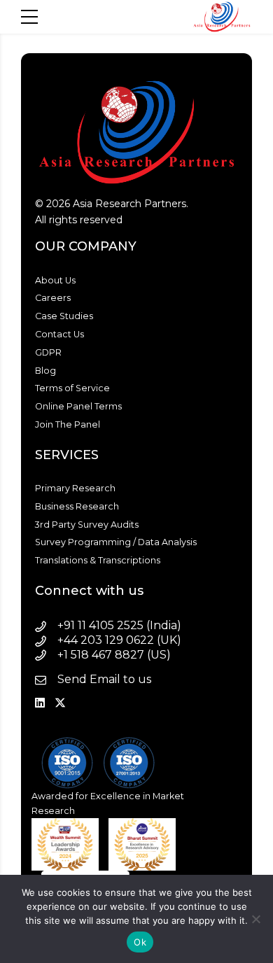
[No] (255, 919)
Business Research (77, 506)
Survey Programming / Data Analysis (116, 542)
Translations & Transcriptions (97, 560)
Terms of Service (72, 388)
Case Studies (64, 316)
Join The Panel (67, 424)
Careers (53, 298)
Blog (45, 370)
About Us (55, 280)
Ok (140, 942)
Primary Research (75, 488)
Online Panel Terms (78, 406)
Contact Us (59, 334)
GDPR (48, 352)
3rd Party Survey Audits (87, 524)
